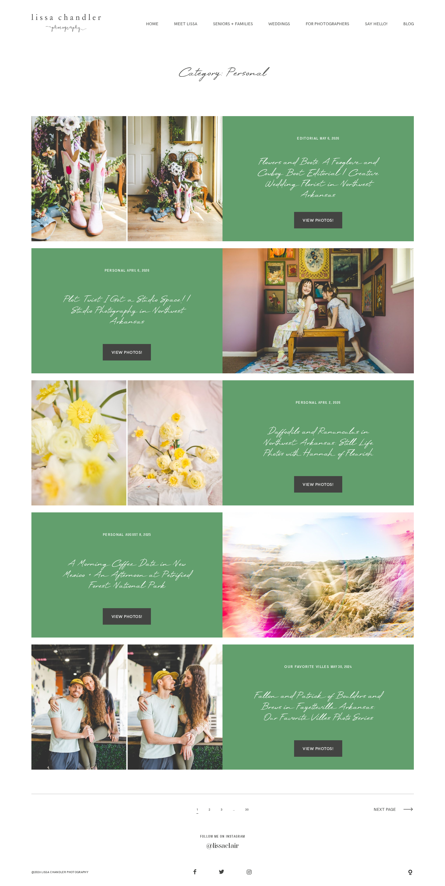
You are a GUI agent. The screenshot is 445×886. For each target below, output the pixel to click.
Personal (115, 270)
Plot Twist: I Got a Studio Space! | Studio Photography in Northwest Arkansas (127, 311)
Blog (408, 24)
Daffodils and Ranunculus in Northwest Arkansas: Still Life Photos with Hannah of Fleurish (318, 443)
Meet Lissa (185, 24)
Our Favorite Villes (306, 666)
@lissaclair (222, 846)
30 (247, 809)
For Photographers (327, 24)
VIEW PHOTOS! (318, 220)
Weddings (279, 24)
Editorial (307, 138)
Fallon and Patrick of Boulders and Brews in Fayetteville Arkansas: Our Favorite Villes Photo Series (318, 707)
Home (152, 24)
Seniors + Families (233, 24)
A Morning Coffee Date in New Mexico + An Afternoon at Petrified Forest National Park (127, 575)
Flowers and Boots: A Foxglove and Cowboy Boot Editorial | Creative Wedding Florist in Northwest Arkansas (318, 179)
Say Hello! (376, 24)
